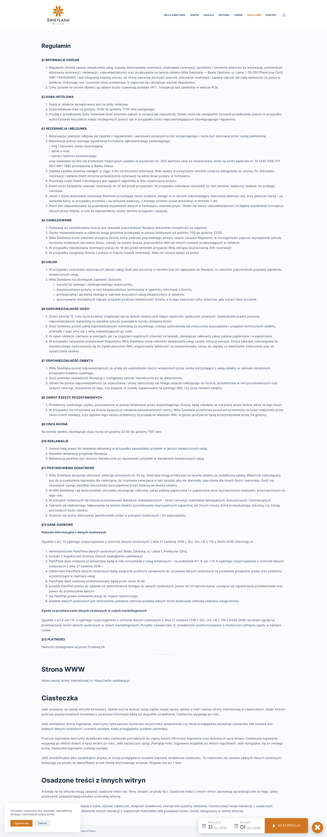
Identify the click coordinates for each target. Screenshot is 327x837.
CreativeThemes (88, 831)
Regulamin (254, 15)
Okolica (209, 15)
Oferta (194, 15)
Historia (224, 15)
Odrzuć (42, 823)
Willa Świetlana (174, 15)
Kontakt (271, 15)
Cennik (238, 15)
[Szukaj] (284, 15)
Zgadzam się (21, 823)
